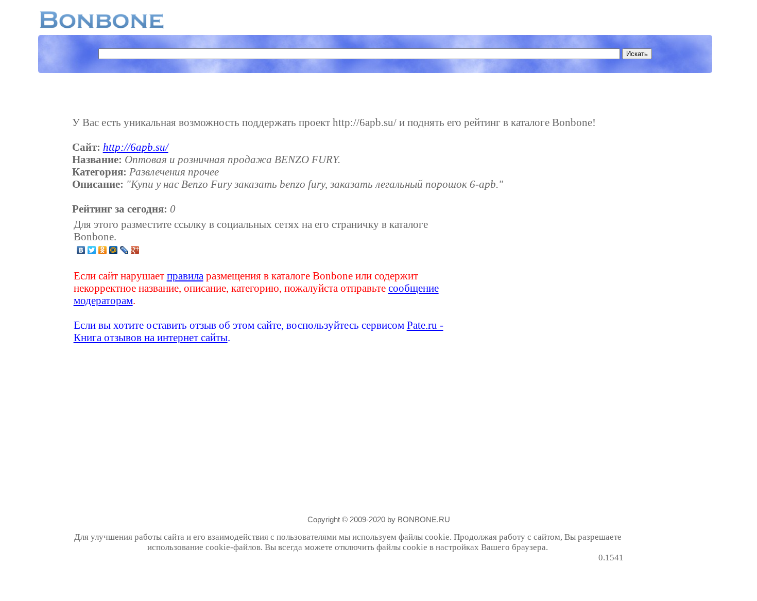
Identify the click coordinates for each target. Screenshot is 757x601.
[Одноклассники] (102, 250)
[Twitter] (92, 250)
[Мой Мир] (113, 250)
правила (185, 275)
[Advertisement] (542, 281)
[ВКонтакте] (81, 250)
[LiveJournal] (124, 250)
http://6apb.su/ (135, 147)
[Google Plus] (135, 250)
